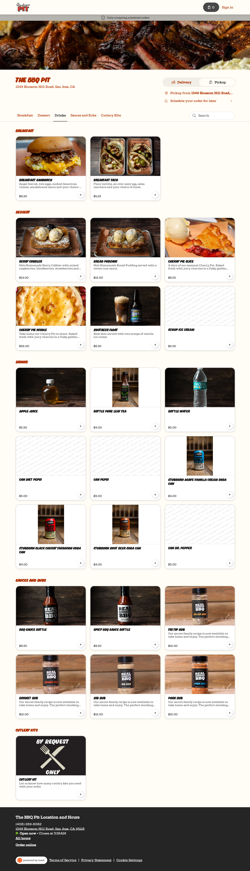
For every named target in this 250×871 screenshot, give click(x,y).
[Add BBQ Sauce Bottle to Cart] (81, 644)
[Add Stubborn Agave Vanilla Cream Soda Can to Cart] (230, 494)
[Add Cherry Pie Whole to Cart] (81, 345)
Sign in (227, 7)
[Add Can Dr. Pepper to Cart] (230, 563)
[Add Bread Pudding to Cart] (155, 276)
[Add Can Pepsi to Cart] (155, 494)
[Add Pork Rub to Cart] (230, 713)
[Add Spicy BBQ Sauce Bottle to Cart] (155, 644)
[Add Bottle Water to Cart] (230, 426)
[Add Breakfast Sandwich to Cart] (81, 195)
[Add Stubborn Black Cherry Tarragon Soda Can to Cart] (81, 563)
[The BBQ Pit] (23, 7)
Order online (26, 845)
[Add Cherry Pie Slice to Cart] (230, 276)
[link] (25, 115)
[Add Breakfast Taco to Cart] (155, 195)
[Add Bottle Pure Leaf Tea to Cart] (155, 426)
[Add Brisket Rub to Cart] (81, 713)
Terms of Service (62, 860)
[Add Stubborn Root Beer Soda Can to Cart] (155, 563)
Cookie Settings (129, 860)
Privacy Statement (96, 860)
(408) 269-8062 (29, 824)
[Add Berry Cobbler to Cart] (81, 276)
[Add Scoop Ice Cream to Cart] (230, 345)
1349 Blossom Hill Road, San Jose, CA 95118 (50, 829)
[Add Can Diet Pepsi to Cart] (81, 494)
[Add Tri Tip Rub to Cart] (230, 644)
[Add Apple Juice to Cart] (81, 426)
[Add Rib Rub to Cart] (155, 713)
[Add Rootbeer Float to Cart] (155, 345)
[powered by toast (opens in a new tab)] (31, 860)
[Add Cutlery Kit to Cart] (81, 794)
